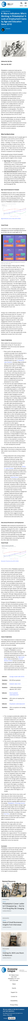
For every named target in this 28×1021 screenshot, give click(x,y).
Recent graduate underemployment (14, 694)
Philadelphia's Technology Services (16, 803)
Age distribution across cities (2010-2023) (11, 218)
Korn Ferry (6, 814)
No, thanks (12, 1018)
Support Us (14, 992)
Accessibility (14, 1001)
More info (9, 1015)
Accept (5, 1018)
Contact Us (14, 996)
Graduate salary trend (14, 684)
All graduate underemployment (17, 704)
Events (14, 988)
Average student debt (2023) (16, 676)
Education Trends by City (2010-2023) (10, 561)
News (14, 984)
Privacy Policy (14, 1005)
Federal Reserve (14, 477)
